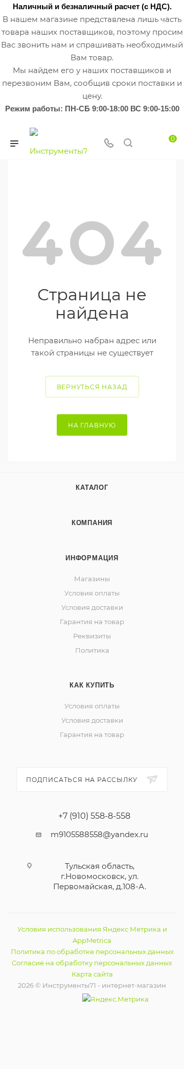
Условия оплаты (92, 593)
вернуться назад (92, 387)
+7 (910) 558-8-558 (94, 816)
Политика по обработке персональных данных (92, 951)
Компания (92, 523)
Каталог (92, 487)
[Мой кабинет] (147, 144)
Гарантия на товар (92, 621)
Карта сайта (92, 974)
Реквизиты (92, 636)
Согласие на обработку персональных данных (92, 963)
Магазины (92, 579)
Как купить (92, 685)
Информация (92, 558)
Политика (92, 650)
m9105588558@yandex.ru (99, 834)
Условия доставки (92, 607)
